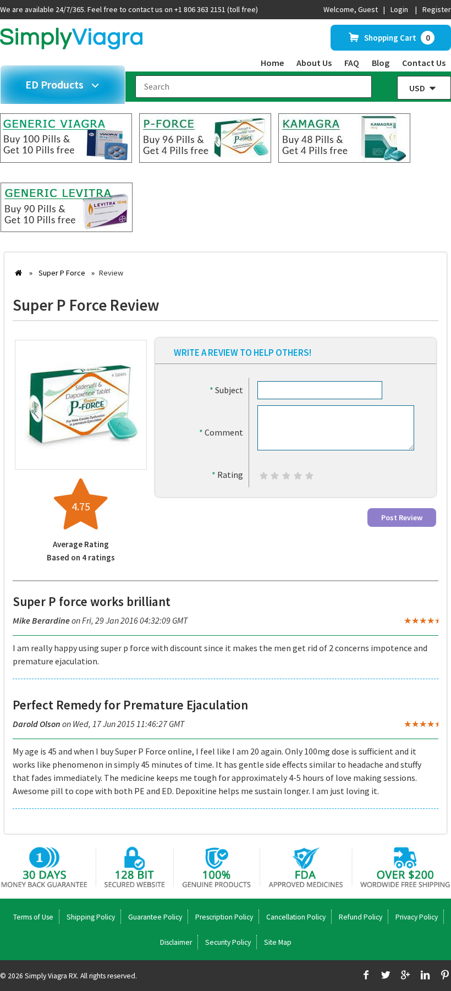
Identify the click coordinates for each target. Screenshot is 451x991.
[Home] (71, 46)
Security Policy (228, 942)
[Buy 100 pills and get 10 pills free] (66, 159)
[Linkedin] (425, 976)
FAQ (351, 62)
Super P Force (61, 273)
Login (399, 9)
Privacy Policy (416, 917)
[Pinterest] (444, 976)
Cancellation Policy (296, 917)
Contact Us (424, 62)
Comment (221, 432)
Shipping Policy (91, 917)
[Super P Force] (81, 457)
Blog (380, 62)
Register (436, 9)
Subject (226, 389)
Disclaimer (176, 942)
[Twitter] (385, 976)
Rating (227, 474)
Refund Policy (360, 917)
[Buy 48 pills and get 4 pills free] (344, 159)
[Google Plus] (405, 976)
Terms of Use (33, 917)
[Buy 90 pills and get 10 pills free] (67, 228)
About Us (314, 62)
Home (272, 62)
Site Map (278, 942)
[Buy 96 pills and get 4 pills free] (205, 159)
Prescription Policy (224, 917)
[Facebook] (365, 976)
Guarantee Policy (155, 917)
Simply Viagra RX (51, 976)
